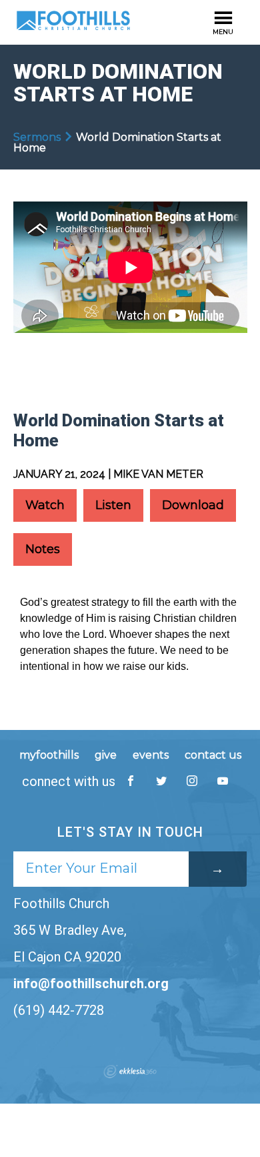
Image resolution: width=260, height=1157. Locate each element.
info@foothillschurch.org (91, 984)
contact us (213, 755)
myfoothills (49, 755)
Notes (42, 549)
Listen (113, 505)
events (151, 755)
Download (193, 505)
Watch (45, 505)
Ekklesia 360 (130, 1071)
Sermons (37, 137)
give (106, 755)
